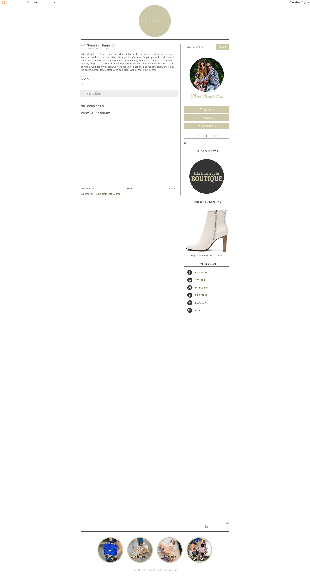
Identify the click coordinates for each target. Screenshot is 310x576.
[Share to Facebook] (96, 93)
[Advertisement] (206, 339)
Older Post (171, 188)
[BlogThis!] (90, 93)
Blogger (174, 570)
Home (130, 188)
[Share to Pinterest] (99, 93)
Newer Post (88, 188)
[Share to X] (93, 93)
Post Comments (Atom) (107, 193)
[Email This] (87, 93)
